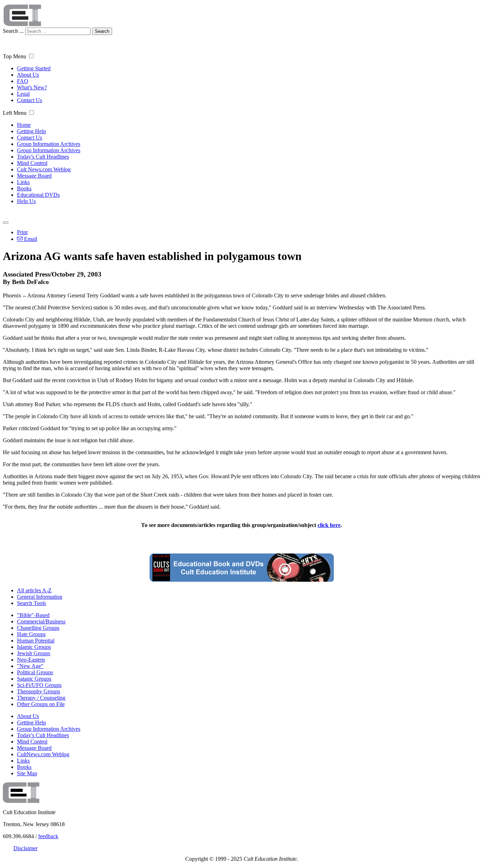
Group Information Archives (48, 144)
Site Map (27, 773)
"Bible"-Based (33, 615)
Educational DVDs (38, 195)
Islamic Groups (34, 647)
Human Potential (35, 641)
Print (22, 232)
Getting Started (34, 68)
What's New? (32, 87)
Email (30, 239)
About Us (28, 75)
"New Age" (30, 666)
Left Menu (15, 113)
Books (24, 188)
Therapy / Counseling (41, 698)
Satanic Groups (34, 679)
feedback (48, 836)
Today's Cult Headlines (43, 157)
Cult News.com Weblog (44, 169)
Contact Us (29, 100)
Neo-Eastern (31, 660)
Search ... (13, 31)
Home (24, 125)
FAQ (22, 81)
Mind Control (32, 163)
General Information (39, 597)
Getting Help (31, 131)
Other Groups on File (41, 704)
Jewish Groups (33, 653)
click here (329, 525)
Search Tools (31, 603)
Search (102, 31)
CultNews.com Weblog (43, 754)
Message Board (34, 176)
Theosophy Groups (38, 691)
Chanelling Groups (38, 628)
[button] (31, 56)
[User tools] (5, 222)
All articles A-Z (34, 590)
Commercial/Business (41, 621)
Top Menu (14, 56)
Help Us (26, 201)
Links (23, 182)
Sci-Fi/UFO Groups (39, 685)
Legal (23, 94)
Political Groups (35, 672)
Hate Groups (31, 634)
